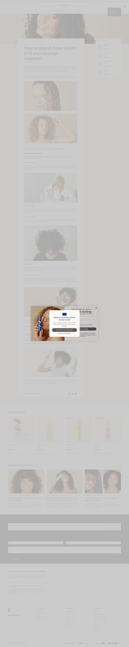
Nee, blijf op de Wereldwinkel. (64, 333)
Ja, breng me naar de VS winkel (64, 329)
